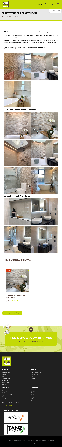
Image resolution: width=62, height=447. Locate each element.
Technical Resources (36, 372)
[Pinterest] (31, 444)
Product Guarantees (36, 395)
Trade (32, 376)
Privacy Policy (34, 440)
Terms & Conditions (44, 440)
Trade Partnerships (36, 374)
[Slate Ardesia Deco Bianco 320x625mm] (17, 280)
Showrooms (5, 397)
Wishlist (33, 400)
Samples (33, 378)
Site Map (52, 440)
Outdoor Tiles (5, 382)
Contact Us (5, 399)
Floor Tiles (4, 376)
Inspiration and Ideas (7, 395)
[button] (52, 4)
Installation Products (7, 378)
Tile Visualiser (5, 393)
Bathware (4, 374)
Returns (33, 399)
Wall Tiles (4, 384)
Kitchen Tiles (5, 380)
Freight (33, 397)
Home (3, 16)
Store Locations (35, 393)
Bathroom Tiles (6, 372)
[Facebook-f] (27, 444)
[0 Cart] (46, 4)
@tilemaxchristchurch (10, 49)
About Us (4, 391)
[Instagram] (34, 444)
